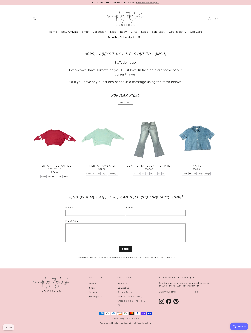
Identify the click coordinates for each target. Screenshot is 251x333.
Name (69, 207)
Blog (120, 305)
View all (125, 102)
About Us (122, 283)
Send (125, 249)
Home (53, 31)
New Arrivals (69, 31)
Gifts (134, 31)
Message (72, 221)
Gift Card (196, 31)
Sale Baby (158, 31)
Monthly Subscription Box (125, 37)
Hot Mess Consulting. (142, 323)
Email (130, 207)
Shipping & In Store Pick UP (132, 301)
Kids (113, 31)
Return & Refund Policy (130, 296)
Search (93, 292)
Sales (144, 31)
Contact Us (123, 288)
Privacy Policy (138, 257)
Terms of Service (160, 257)
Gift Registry (177, 31)
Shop (85, 31)
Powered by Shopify (109, 323)
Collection (99, 31)
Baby (123, 31)
